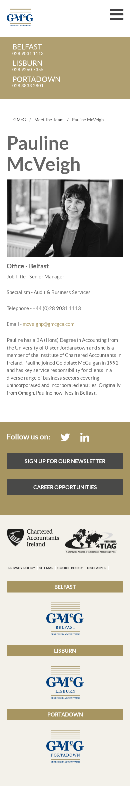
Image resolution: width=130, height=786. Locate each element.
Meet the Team (49, 119)
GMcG (19, 119)
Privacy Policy (21, 568)
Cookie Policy (70, 568)
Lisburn (65, 651)
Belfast (65, 587)
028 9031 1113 (28, 50)
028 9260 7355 (28, 66)
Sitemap (46, 568)
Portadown (65, 714)
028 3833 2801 (36, 82)
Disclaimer (97, 568)
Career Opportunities (65, 487)
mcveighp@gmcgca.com (48, 324)
